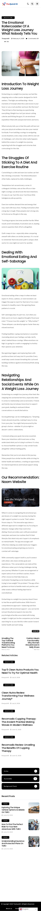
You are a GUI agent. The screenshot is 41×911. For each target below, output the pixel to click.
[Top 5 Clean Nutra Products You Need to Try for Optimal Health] (20, 662)
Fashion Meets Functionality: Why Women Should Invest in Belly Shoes (32, 643)
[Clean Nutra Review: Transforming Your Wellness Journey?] (20, 685)
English (25, 909)
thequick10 (6, 38)
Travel (5, 804)
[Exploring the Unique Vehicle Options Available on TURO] (33, 807)
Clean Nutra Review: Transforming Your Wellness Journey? (18, 696)
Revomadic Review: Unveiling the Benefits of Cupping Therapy (18, 748)
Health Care (8, 17)
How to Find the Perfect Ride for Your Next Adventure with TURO (12, 826)
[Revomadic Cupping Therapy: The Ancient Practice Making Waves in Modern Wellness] (20, 711)
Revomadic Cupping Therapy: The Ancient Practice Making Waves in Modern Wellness (19, 722)
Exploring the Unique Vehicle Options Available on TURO (13, 810)
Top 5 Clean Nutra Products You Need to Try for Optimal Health (20, 671)
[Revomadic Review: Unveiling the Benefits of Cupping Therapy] (20, 737)
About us (9, 908)
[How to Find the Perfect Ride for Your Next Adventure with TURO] (33, 824)
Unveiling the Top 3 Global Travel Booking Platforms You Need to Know (8, 643)
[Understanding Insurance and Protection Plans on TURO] (33, 841)
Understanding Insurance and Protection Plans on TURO (13, 843)
